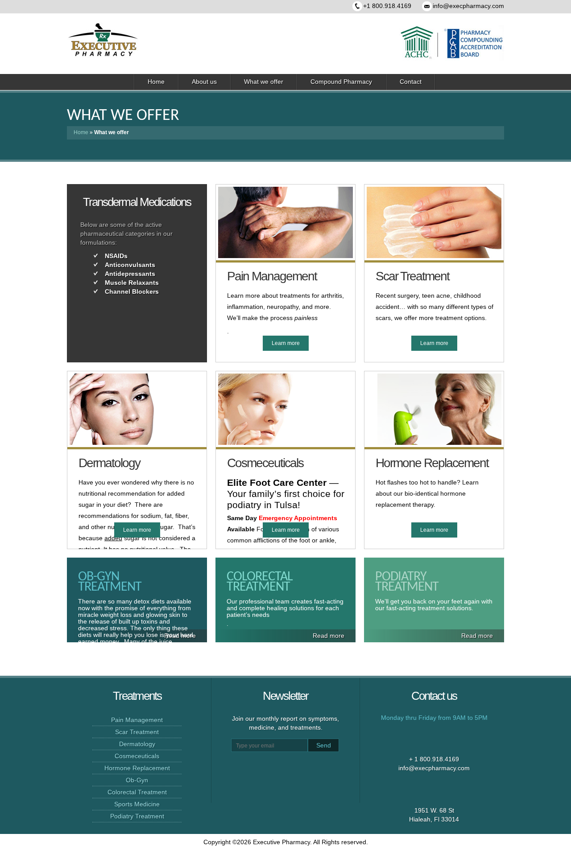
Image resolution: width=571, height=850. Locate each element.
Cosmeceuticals (137, 756)
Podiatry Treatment (137, 816)
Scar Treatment (137, 731)
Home (156, 81)
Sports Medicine (137, 804)
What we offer (263, 81)
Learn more (286, 343)
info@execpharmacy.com (468, 5)
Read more (328, 635)
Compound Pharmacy (341, 81)
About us (204, 81)
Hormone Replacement (137, 768)
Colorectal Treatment (137, 792)
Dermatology (137, 743)
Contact (411, 81)
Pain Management (137, 719)
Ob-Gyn (137, 780)
